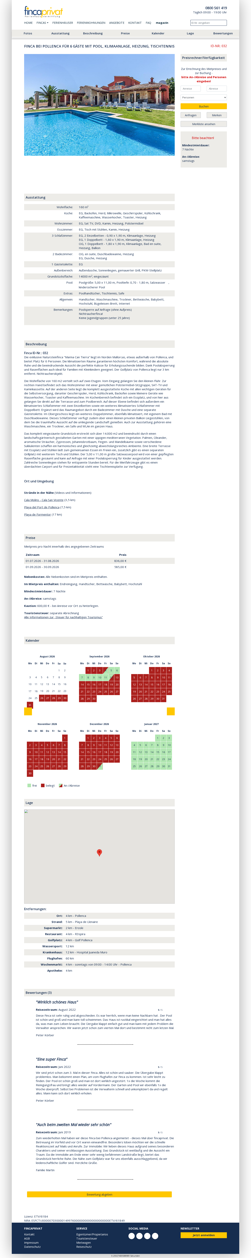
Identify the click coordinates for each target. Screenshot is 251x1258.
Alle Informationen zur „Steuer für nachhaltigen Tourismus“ (63, 617)
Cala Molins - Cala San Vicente (44, 500)
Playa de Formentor (37, 514)
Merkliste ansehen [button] (203, 124)
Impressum (31, 1242)
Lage (190, 33)
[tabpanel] (99, 105)
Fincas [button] (41, 23)
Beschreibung (93, 33)
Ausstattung (60, 33)
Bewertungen (223, 33)
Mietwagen (83, 1242)
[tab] (33, 164)
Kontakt (135, 23)
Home (28, 23)
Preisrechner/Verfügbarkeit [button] (203, 58)
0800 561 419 (216, 7)
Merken (217, 115)
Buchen (204, 106)
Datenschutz (32, 1247)
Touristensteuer (86, 1238)
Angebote (116, 23)
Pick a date (198, 88)
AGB (27, 1238)
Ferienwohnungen (91, 23)
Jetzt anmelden (204, 1235)
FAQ (148, 23)
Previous (32, 105)
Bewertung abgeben (99, 1194)
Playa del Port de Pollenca (41, 507)
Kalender (158, 33)
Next (167, 105)
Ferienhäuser (62, 23)
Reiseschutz (84, 1247)
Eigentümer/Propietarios (92, 1234)
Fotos (28, 33)
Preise (125, 33)
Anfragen (190, 115)
